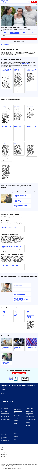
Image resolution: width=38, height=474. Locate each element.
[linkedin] (6, 391)
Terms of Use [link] (3, 458)
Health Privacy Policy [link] (4, 454)
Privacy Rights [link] (3, 452)
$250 (24, 32)
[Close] (36, 4)
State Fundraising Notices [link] (5, 459)
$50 (5, 32)
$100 (14, 32)
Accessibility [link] (3, 456)
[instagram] (3, 391)
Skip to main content (4, 0)
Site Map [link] (2, 449)
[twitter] (1, 391)
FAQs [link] (2, 447)
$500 (33, 32)
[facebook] (5, 391)
